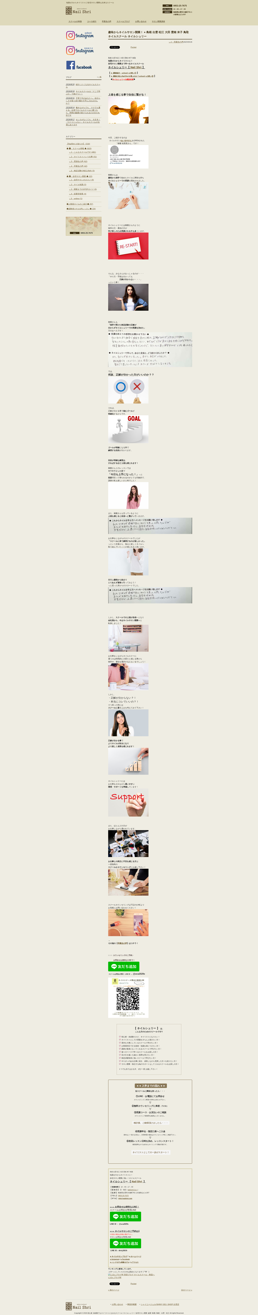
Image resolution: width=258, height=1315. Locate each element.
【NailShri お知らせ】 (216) (78, 144)
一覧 (99, 77)
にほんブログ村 (114, 1277)
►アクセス (134, 1262)
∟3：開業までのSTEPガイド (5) (83, 189)
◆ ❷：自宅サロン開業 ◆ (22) (79, 176)
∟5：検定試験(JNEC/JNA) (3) (82, 171)
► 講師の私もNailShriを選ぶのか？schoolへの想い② (132, 76)
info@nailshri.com (125, 1198)
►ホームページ (135, 1256)
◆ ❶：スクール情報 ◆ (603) (79, 148)
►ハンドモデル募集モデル (119, 1262)
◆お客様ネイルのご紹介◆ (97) (80, 204)
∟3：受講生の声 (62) (78, 161)
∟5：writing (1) (75, 198)
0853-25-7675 (123, 1196)
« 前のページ (113, 1290)
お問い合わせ (117, 1304)
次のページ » (186, 1290)
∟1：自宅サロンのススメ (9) (81, 180)
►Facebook (125, 1259)
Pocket (133, 47)
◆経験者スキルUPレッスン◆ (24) (81, 209)
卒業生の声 (122, 943)
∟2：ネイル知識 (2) (77, 184)
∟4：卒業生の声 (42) (78, 166)
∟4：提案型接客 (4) (77, 194)
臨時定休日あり (132, 1190)
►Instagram (114, 1259)
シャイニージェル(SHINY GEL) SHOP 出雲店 (160, 1304)
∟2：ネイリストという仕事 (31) (83, 157)
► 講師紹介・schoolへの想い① (123, 73)
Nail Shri (136, 67)
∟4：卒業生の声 (176, 42)
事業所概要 (132, 1304)
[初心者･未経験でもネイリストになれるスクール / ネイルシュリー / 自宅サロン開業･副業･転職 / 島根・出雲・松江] (78, 13)
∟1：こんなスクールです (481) (82, 152)
